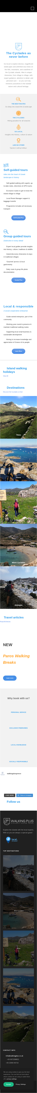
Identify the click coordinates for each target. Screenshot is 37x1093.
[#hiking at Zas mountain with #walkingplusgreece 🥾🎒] (6, 781)
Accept (8, 1084)
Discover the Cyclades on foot (12, 392)
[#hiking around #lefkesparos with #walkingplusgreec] (18, 781)
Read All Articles (5, 621)
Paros (18, 986)
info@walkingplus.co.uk (14, 1056)
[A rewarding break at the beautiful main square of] (6, 788)
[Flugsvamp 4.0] (4, 843)
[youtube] (21, 806)
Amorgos (18, 873)
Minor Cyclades (18, 910)
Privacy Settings (21, 1084)
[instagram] (25, 806)
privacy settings (12, 1079)
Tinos (18, 1024)
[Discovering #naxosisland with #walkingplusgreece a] (31, 788)
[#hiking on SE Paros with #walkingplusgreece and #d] (31, 781)
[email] (12, 806)
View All (5, 376)
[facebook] (16, 806)
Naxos (18, 948)
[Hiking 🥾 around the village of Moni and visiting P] (18, 788)
